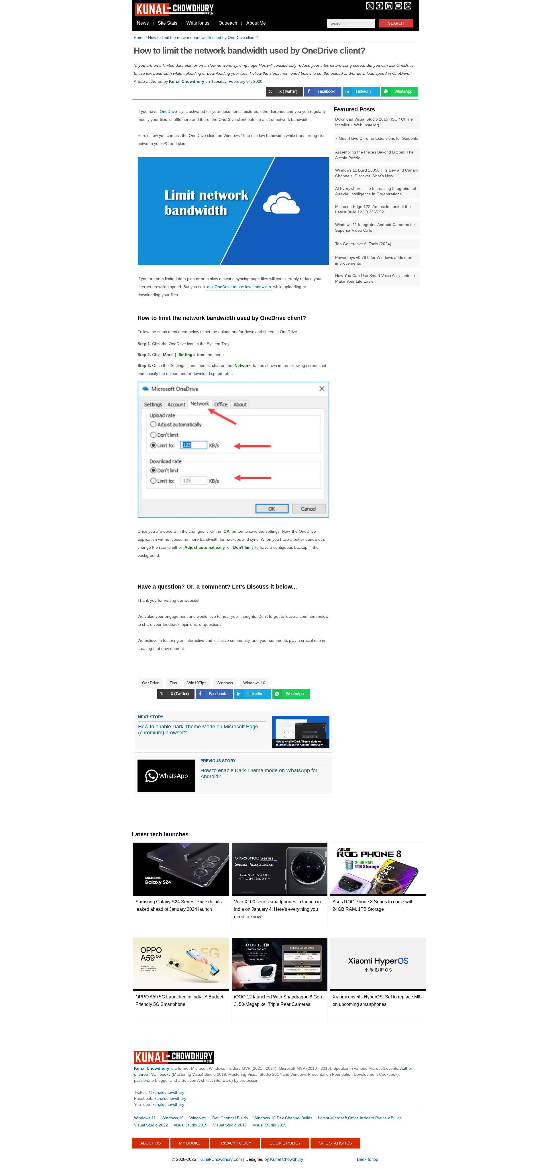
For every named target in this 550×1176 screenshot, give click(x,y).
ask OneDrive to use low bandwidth (239, 286)
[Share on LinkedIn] (253, 697)
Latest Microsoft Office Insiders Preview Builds (360, 1118)
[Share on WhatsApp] (399, 95)
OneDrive (168, 111)
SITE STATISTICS (335, 1143)
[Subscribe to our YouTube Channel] (398, 8)
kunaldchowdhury (170, 1098)
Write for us (197, 23)
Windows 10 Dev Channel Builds (283, 1118)
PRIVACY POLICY (235, 1143)
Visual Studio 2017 (230, 1125)
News (143, 23)
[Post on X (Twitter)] (285, 95)
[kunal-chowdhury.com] (175, 14)
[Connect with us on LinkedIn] (388, 8)
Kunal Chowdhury (286, 1159)
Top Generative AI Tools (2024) (363, 243)
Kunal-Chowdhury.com (220, 1159)
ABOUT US (150, 1143)
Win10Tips (196, 683)
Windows (225, 683)
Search (396, 23)
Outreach (228, 23)
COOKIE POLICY (285, 1143)
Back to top (367, 1159)
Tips (173, 683)
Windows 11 (145, 1118)
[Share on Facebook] (323, 95)
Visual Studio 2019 (190, 1125)
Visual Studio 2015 (269, 1125)
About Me (256, 23)
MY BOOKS (189, 1143)
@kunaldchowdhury (166, 1092)
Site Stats (167, 23)
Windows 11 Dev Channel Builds (218, 1118)
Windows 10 (254, 683)
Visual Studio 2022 (151, 1125)
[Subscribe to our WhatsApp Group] (407, 8)
